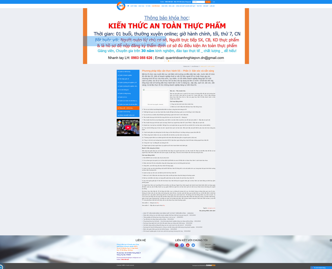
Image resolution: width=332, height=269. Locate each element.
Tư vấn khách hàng (319, 267)
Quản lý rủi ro (123, 97)
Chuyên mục (195, 66)
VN (212, 2)
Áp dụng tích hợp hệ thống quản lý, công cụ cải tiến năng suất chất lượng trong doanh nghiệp (172, 227)
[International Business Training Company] (121, 6)
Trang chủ (186, 66)
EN (214, 2)
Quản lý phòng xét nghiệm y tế (128, 82)
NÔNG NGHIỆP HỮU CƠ (126, 115)
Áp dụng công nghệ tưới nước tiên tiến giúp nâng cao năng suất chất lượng (167, 223)
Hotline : (175, 2)
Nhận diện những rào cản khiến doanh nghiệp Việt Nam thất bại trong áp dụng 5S (169, 215)
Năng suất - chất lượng (208, 66)
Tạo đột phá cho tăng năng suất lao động (158, 219)
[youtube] (187, 245)
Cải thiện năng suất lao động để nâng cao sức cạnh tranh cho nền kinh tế (167, 225)
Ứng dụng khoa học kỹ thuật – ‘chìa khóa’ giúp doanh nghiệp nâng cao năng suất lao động (172, 221)
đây (158, 202)
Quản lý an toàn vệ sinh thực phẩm (129, 100)
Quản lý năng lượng (125, 93)
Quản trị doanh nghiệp (125, 75)
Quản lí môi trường (124, 111)
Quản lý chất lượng (124, 71)
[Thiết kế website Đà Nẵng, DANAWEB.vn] (210, 265)
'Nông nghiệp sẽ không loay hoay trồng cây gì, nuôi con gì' (163, 217)
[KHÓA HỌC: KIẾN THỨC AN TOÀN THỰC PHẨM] (166, 36)
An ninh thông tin (124, 90)
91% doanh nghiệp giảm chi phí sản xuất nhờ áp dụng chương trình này (166, 231)
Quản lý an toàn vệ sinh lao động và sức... (129, 104)
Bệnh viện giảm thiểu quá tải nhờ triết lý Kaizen (160, 229)
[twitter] (193, 245)
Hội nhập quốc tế (124, 79)
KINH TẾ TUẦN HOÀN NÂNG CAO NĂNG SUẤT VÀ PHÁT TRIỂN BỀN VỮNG (168, 213)
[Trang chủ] (128, 6)
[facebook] (182, 245)
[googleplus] (176, 245)
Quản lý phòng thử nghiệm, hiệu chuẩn (129, 86)
